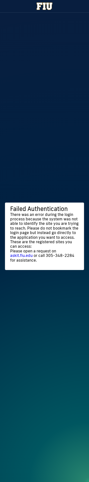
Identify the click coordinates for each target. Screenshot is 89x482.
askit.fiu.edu (21, 255)
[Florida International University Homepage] (44, 6)
